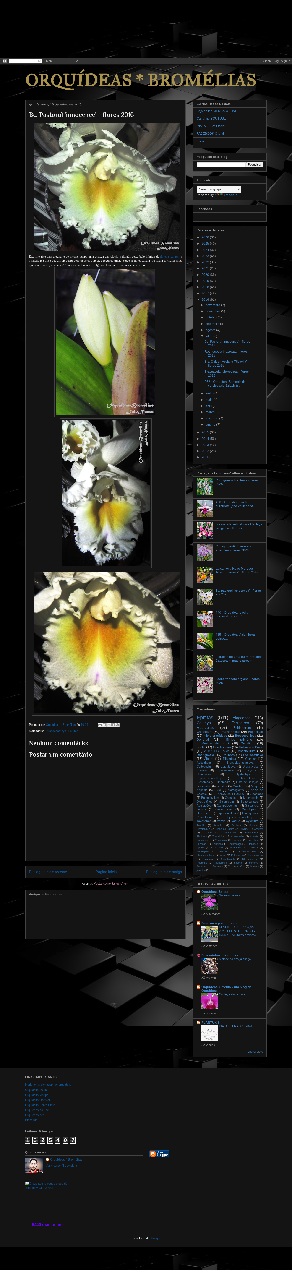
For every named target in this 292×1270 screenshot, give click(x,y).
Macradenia (250, 797)
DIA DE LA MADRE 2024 (235, 1026)
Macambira (236, 847)
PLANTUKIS (210, 1022)
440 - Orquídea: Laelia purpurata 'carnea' (232, 614)
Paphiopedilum (226, 813)
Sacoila (238, 862)
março (211, 412)
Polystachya (242, 774)
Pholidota (202, 836)
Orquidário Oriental (37, 1100)
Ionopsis (253, 844)
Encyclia (250, 770)
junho (210, 393)
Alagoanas (241, 718)
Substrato (202, 866)
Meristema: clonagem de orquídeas (48, 1084)
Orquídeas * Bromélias (66, 1159)
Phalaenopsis (230, 732)
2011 (205, 457)
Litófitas (221, 786)
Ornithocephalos (247, 851)
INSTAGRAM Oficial (211, 126)
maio (210, 399)
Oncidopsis (249, 809)
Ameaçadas (237, 836)
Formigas (217, 844)
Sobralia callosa (229, 895)
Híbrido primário (238, 739)
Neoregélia (203, 851)
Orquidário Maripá (36, 1095)
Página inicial (107, 872)
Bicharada (203, 782)
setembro (213, 323)
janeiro (211, 424)
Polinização (237, 855)
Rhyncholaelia (227, 859)
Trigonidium (218, 836)
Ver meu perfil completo (61, 1165)
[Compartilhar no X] (108, 725)
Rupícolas (205, 727)
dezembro (213, 305)
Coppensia (221, 840)
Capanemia (203, 840)
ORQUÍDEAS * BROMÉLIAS (140, 80)
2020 (206, 274)
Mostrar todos (255, 1051)
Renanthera (204, 817)
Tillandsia (229, 758)
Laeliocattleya (253, 755)
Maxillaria (239, 786)
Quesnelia (207, 859)
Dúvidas (244, 829)
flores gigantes (169, 256)
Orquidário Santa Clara (40, 1105)
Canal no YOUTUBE (211, 118)
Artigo (254, 786)
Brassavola (250, 766)
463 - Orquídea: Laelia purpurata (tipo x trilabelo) (234, 504)
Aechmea (256, 794)
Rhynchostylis (250, 859)
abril (209, 406)
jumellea (201, 870)
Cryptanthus (203, 829)
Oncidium (247, 743)
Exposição (255, 732)
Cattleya (204, 723)
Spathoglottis (249, 801)
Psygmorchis (255, 855)
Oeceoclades (224, 809)
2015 (206, 432)
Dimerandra (222, 782)
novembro (213, 311)
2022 (206, 262)
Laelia (201, 747)
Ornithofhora (251, 832)
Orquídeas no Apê (37, 1110)
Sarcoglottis (236, 790)
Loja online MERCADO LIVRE (218, 111)
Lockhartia (217, 847)
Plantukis (31, 1120)
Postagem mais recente (48, 872)
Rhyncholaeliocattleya (239, 817)
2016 (206, 299)
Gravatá (258, 829)
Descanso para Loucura (220, 923)
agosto (211, 330)
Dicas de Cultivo (225, 829)
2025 (206, 243)
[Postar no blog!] (104, 725)
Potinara (229, 755)
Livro (217, 790)
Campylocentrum (228, 805)
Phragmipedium (205, 855)
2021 (206, 268)
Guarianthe (204, 786)
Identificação (236, 844)
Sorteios (253, 862)
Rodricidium (220, 862)
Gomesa (250, 758)
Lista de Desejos (247, 782)
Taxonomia (204, 821)
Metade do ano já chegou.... (237, 959)
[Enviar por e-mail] (100, 725)
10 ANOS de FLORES (228, 794)
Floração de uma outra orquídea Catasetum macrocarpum (239, 658)
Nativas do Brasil (251, 747)
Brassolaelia (225, 770)
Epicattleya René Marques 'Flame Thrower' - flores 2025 (237, 570)
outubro (212, 317)
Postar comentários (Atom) (111, 883)
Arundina (218, 825)
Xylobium (252, 821)
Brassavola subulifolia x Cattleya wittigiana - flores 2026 (239, 526)
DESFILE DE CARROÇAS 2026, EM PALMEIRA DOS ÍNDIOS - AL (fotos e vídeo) (237, 931)
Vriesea (254, 866)
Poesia (222, 855)
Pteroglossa (250, 813)
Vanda (221, 821)
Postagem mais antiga (164, 872)
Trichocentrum (245, 778)
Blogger (155, 1238)
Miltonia (254, 847)
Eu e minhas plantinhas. (220, 955)
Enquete (237, 840)
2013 (206, 445)
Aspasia (202, 790)
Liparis (200, 847)
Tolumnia (218, 866)
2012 (206, 451)
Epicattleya (228, 766)
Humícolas (204, 774)
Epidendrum (242, 727)
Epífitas (73, 731)
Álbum (208, 758)
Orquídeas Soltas (214, 891)
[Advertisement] (34, 28)
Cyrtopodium (205, 766)
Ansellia (201, 825)
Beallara (236, 825)
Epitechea (253, 840)
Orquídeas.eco (34, 1115)
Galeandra (251, 805)
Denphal (203, 739)
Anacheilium (247, 751)
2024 (206, 250)
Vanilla (235, 821)
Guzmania (207, 832)
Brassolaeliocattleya (240, 762)
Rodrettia (202, 862)
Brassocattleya (56, 731)
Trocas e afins (236, 866)
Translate (230, 195)
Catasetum (204, 732)
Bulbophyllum (210, 797)
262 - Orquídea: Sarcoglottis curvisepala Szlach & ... (225, 383)
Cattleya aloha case (232, 994)
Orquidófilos (204, 801)
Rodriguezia (205, 755)
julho (209, 336)
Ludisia (201, 809)
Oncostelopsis (229, 832)
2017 (206, 293)
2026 (206, 237)
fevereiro (212, 418)
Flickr (200, 141)
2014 (206, 438)
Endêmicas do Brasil (213, 743)
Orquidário (203, 813)
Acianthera (204, 762)
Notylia (223, 851)
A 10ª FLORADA (216, 751)
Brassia (202, 770)
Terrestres (240, 723)
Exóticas (201, 844)
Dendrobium (222, 747)
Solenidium (226, 801)
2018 (206, 287)
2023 (206, 256)
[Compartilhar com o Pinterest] (117, 725)
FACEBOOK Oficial (210, 133)
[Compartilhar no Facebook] (113, 725)
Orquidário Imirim (36, 1090)
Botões (253, 825)
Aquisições (204, 805)
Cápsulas (231, 797)
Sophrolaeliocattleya (210, 778)
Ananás (254, 836)
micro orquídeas (215, 735)
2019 (206, 281)
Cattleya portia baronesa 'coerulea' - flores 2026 (233, 548)
